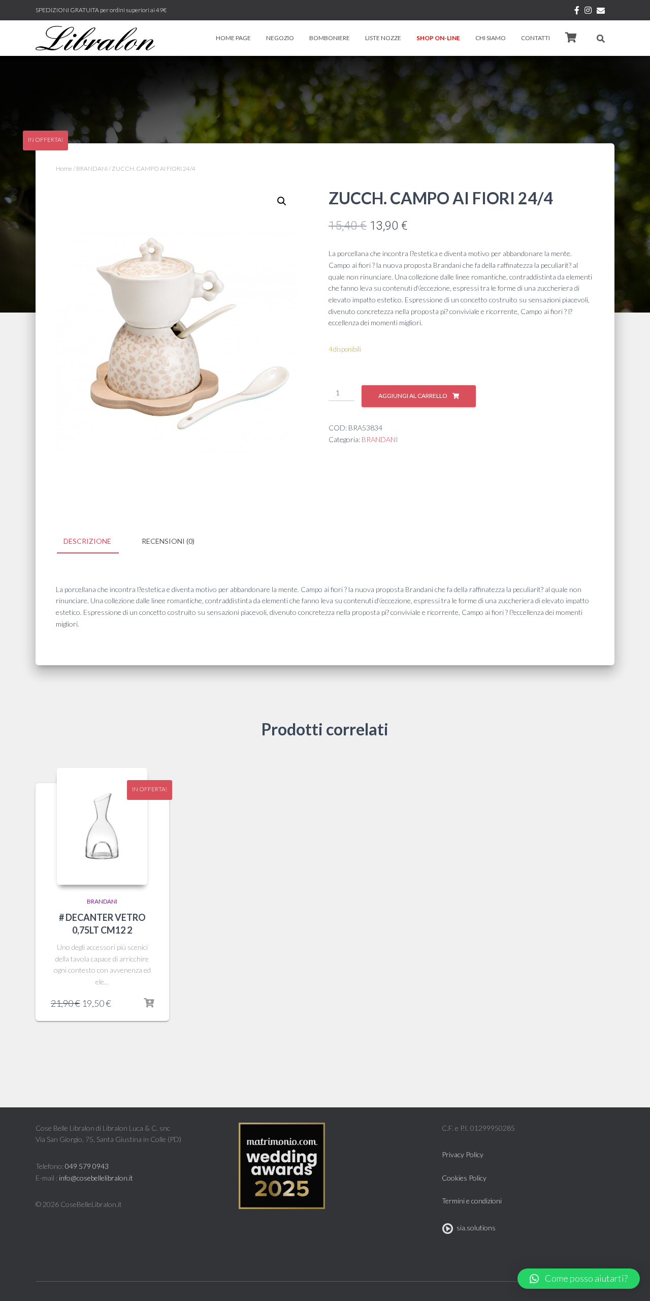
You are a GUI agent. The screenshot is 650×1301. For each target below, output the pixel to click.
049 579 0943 (87, 1166)
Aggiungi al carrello (412, 395)
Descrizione (87, 541)
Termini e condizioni (472, 1200)
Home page (233, 38)
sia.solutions (474, 1227)
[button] (578, 1278)
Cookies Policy (464, 1177)
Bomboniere (329, 38)
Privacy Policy (462, 1154)
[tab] (95, 541)
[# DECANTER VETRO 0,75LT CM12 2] (102, 826)
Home (64, 168)
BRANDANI (92, 168)
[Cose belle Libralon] (95, 38)
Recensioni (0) (168, 541)
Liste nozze (383, 38)
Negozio (280, 38)
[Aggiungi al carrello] (149, 1003)
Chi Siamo (490, 38)
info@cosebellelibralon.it (96, 1177)
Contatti (535, 38)
